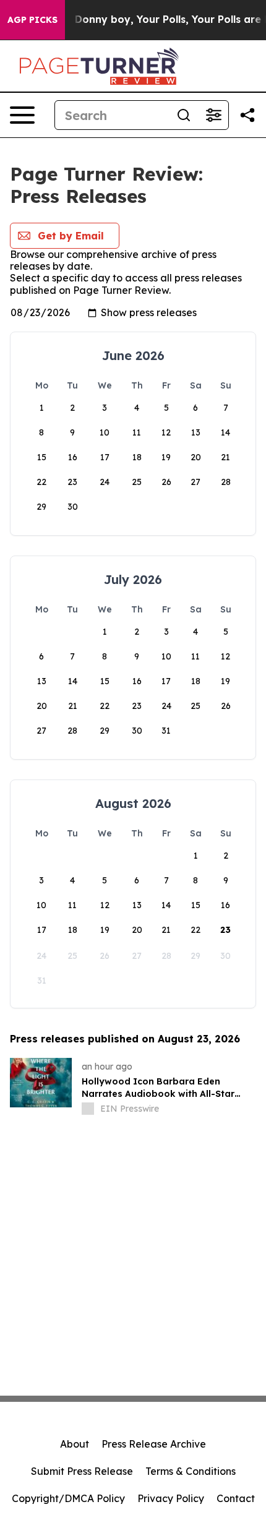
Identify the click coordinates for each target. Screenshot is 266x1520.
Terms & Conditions (190, 1471)
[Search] (184, 115)
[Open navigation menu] (22, 115)
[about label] (88, 1108)
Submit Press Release (82, 1471)
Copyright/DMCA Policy (68, 1498)
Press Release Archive (153, 1444)
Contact (236, 1498)
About (74, 1444)
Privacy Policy (170, 1498)
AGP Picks (32, 19)
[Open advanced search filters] (213, 115)
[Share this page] (247, 115)
